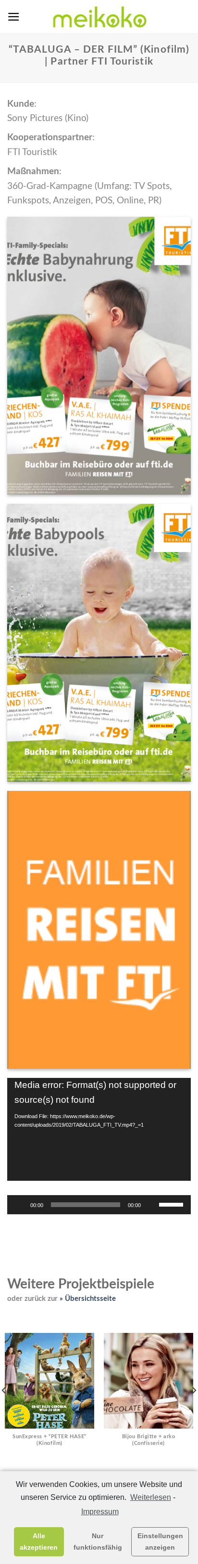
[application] (99, 1129)
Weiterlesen (150, 1497)
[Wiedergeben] (20, 1204)
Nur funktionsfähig (98, 1541)
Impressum (99, 1512)
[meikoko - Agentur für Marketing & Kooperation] (99, 16)
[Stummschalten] (151, 1204)
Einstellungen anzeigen (160, 1541)
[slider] (172, 1203)
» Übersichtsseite (88, 1298)
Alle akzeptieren (39, 1541)
